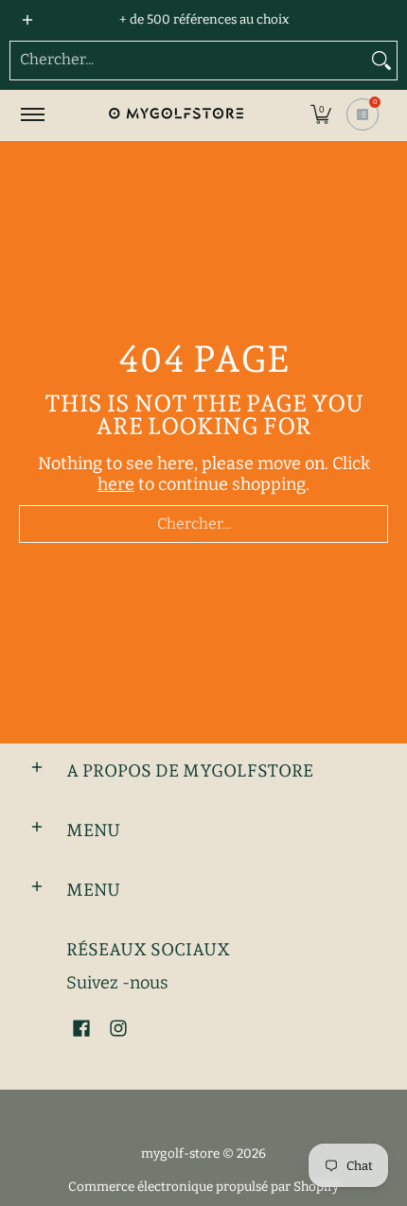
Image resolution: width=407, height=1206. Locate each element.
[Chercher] (381, 60)
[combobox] (188, 60)
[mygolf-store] (175, 115)
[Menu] (31, 115)
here (115, 484)
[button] (321, 115)
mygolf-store (180, 1153)
